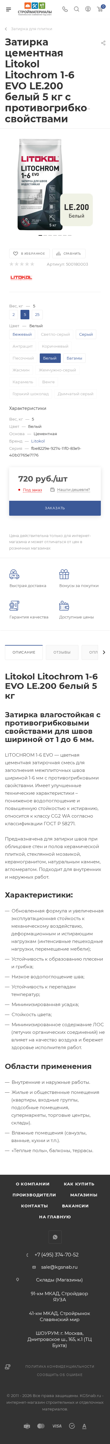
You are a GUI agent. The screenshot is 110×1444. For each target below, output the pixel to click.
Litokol (38, 441)
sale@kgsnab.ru (59, 1267)
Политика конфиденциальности (59, 1367)
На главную (55, 1216)
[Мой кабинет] (88, 10)
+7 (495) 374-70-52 (57, 1254)
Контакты (34, 1205)
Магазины (83, 1194)
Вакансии (75, 1205)
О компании (33, 1183)
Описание (24, 652)
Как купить (79, 1183)
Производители (34, 1194)
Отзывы (62, 652)
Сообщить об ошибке (59, 1375)
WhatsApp (55, 1237)
